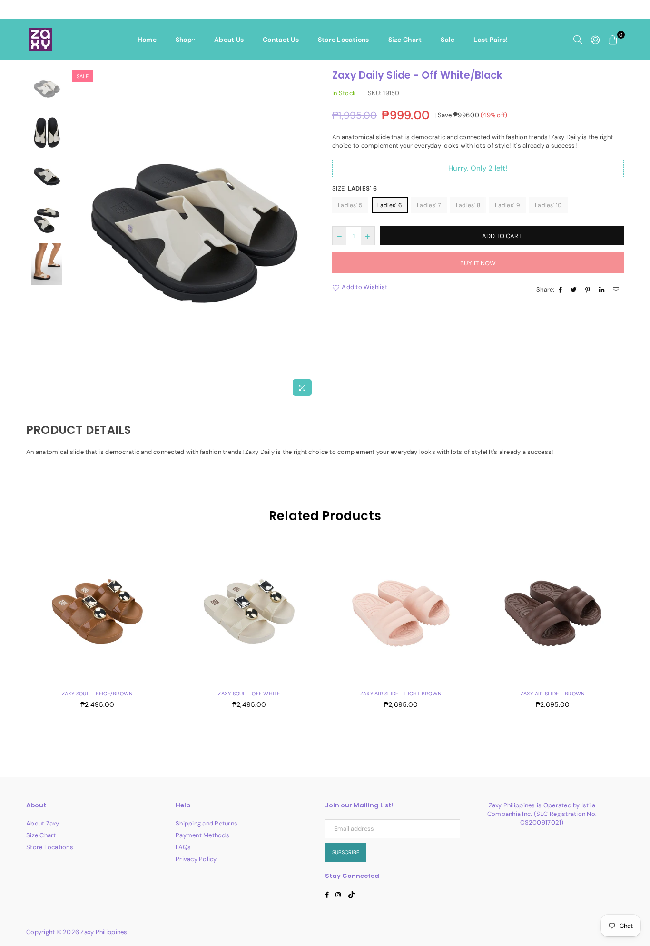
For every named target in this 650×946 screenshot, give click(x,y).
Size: (354, 188)
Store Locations (343, 39)
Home (147, 39)
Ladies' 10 (548, 205)
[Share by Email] (617, 289)
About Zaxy (42, 823)
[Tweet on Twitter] (575, 289)
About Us (229, 39)
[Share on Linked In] (603, 289)
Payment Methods (202, 835)
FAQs (183, 847)
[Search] (577, 39)
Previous (78, 234)
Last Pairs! (490, 39)
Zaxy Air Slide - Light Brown (401, 693)
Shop (184, 39)
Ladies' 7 (429, 205)
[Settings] (595, 39)
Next (309, 234)
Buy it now (478, 263)
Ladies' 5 (350, 205)
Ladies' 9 (507, 205)
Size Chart (405, 39)
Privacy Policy (196, 859)
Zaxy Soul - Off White (249, 693)
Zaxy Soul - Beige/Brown (97, 693)
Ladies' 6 (389, 205)
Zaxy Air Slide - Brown (553, 693)
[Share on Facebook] (561, 289)
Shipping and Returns (206, 823)
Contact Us (281, 39)
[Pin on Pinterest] (588, 289)
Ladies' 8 (468, 205)
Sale (447, 39)
